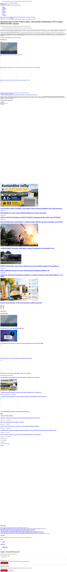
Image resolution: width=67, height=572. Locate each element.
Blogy (1, 17)
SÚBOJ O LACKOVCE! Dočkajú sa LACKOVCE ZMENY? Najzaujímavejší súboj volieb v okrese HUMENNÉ (20, 434)
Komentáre (4, 15)
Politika (4, 7)
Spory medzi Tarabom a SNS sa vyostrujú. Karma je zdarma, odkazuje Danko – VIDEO (15, 529)
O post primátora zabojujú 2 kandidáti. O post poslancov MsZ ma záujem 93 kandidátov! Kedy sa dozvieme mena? (19, 532)
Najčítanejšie (3, 415)
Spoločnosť (4, 8)
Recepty (4, 14)
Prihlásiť (11, 3)
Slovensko (4, 12)
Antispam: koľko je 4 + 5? (4, 560)
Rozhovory (4, 11)
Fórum (34, 17)
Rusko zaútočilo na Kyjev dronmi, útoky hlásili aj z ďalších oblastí (11, 527)
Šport (3, 10)
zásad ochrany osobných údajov (23, 561)
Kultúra (4, 9)
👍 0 (5, 103)
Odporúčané (11, 415)
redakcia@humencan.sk (17, 37)
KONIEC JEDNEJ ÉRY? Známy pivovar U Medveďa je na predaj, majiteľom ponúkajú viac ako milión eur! (19, 426)
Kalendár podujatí (6, 17)
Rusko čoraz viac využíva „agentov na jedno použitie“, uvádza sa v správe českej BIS (14, 530)
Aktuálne (7, 415)
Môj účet (14, 17)
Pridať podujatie (19, 17)
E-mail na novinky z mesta (5, 555)
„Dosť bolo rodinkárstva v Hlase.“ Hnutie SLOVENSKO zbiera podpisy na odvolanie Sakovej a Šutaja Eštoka (18, 531)
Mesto (4, 6)
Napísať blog (11, 17)
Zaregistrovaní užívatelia (26, 17)
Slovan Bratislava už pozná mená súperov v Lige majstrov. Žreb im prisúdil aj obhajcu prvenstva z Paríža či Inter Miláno (20, 528)
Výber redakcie (28, 19)
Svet (3, 13)
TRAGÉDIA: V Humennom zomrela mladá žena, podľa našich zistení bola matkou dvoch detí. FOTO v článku (20, 417)
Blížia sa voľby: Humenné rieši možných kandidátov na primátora (12, 422)
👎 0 (7, 103)
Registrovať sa (4, 570)
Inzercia (31, 17)
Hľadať (12, 18)
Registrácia (15, 3)
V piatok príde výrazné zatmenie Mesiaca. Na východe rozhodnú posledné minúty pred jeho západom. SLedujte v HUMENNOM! (22, 533)
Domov (4, 541)
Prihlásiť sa (11, 570)
